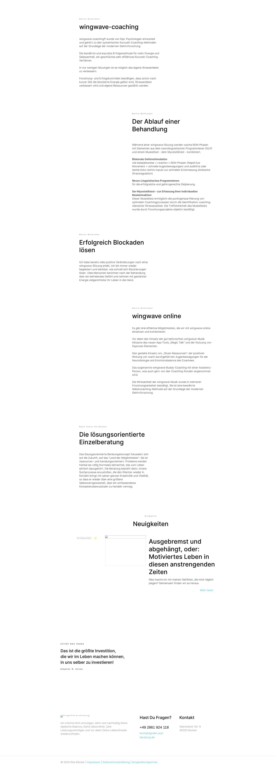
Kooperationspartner (144, 762)
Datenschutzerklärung (116, 762)
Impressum (94, 762)
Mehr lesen (206, 590)
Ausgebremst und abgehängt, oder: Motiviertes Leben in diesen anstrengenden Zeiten (182, 556)
